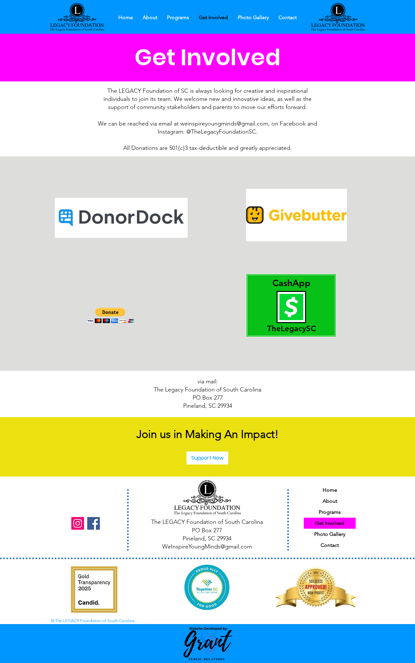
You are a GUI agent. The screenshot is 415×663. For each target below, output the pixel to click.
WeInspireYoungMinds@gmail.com (207, 546)
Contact (330, 545)
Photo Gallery (329, 534)
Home (330, 490)
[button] (150, 17)
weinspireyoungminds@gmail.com (224, 123)
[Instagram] (77, 523)
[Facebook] (93, 523)
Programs (330, 512)
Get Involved (329, 523)
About (330, 501)
